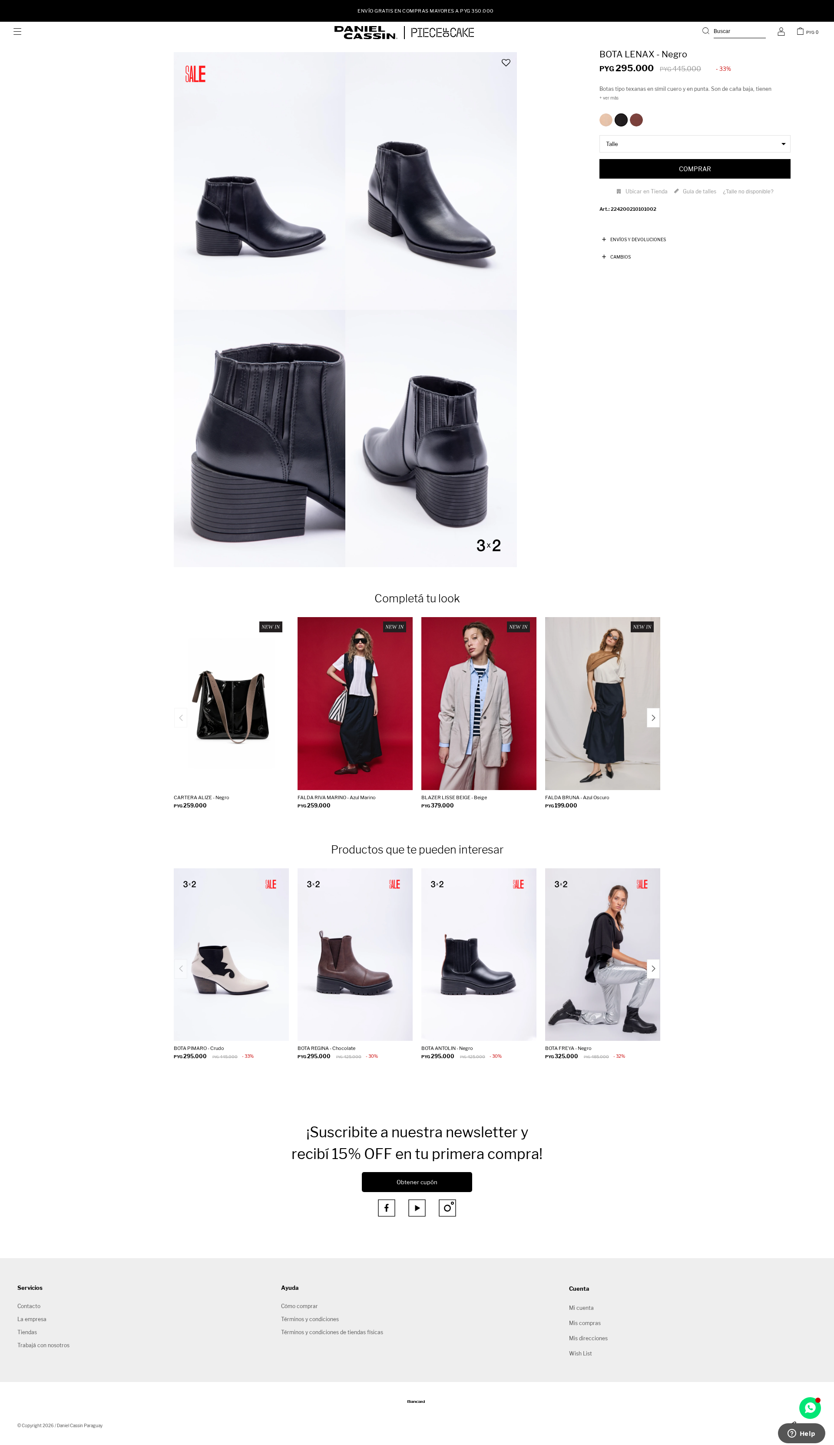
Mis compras (585, 1323)
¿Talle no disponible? (748, 192)
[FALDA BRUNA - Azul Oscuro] (602, 703)
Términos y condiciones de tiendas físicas (332, 1332)
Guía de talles (699, 191)
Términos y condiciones (310, 1319)
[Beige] (605, 119)
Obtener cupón (417, 1182)
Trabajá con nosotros (43, 1345)
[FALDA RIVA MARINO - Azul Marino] (355, 703)
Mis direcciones (588, 1338)
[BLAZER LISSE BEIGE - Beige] (478, 703)
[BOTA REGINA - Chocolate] (355, 954)
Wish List (580, 1353)
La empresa (31, 1319)
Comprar (695, 169)
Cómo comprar (299, 1306)
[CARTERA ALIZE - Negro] (231, 703)
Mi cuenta (581, 1308)
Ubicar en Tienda (647, 191)
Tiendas (27, 1332)
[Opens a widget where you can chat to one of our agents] (801, 1434)
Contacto (28, 1306)
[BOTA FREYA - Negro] (602, 954)
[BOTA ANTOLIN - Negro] (478, 954)
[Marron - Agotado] (636, 119)
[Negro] (621, 119)
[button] (734, 33)
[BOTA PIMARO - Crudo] (231, 954)
